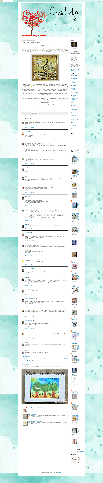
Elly (25, 120)
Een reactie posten (26, 356)
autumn (73, 79)
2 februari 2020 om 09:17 (29, 127)
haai (73, 103)
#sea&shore (74, 75)
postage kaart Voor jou (78, 430)
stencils (73, 118)
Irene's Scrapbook (75, 437)
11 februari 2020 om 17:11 (30, 353)
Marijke (26, 224)
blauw (73, 84)
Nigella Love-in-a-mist (78, 159)
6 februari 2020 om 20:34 (29, 346)
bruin (73, 86)
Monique (74, 48)
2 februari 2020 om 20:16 (29, 328)
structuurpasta (75, 119)
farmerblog (74, 262)
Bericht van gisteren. (78, 194)
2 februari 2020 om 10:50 (29, 163)
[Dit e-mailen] (31, 113)
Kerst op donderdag (32, 414)
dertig (73, 93)
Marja (26, 243)
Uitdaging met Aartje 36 (78, 265)
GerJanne (27, 259)
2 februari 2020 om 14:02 (29, 228)
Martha (26, 156)
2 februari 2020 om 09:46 (29, 153)
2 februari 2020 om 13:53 (29, 220)
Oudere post (65, 358)
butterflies (74, 88)
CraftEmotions (75, 91)
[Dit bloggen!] (32, 113)
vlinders (73, 123)
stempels (74, 116)
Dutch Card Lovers (75, 415)
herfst (73, 108)
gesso (73, 101)
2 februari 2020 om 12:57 (29, 192)
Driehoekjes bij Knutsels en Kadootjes (35, 407)
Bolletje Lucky (74, 202)
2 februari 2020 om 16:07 (29, 264)
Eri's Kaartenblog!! (75, 297)
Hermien (26, 332)
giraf (73, 102)
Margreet (26, 196)
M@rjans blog (74, 332)
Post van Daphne (75, 191)
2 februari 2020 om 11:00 (29, 172)
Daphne (26, 141)
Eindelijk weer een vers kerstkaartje (35, 421)
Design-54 (74, 404)
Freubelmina (27, 131)
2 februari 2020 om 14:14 (29, 240)
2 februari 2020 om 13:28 (29, 205)
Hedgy (73, 106)
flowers (73, 99)
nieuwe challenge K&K (78, 184)
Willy (26, 342)
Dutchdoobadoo (75, 98)
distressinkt (74, 95)
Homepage (45, 358)
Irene (26, 167)
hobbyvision (74, 109)
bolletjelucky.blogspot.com (30, 298)
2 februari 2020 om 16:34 (29, 285)
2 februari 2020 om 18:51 (29, 294)
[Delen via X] (34, 113)
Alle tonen (78, 446)
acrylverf (73, 76)
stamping (74, 115)
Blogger (59, 472)
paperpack (74, 113)
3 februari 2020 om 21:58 (29, 338)
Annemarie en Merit (29, 320)
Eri (25, 176)
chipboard (74, 89)
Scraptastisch (27, 232)
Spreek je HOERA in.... (78, 205)
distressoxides (75, 96)
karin (26, 185)
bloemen (74, 85)
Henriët (26, 209)
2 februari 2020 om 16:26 (29, 273)
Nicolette (26, 289)
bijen (73, 81)
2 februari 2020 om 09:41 (29, 138)
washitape (74, 125)
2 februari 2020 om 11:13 (29, 182)
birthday (73, 82)
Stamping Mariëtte (75, 213)
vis (72, 122)
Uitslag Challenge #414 (78, 418)
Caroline (26, 277)
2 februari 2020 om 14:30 (29, 255)
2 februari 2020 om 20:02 (29, 316)
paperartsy (74, 112)
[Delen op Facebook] (35, 113)
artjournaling (74, 78)
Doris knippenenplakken (29, 268)
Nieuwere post (24, 358)
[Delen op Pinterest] (36, 113)
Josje (26, 350)
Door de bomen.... (26, 364)
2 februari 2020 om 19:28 (29, 305)
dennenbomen (75, 92)
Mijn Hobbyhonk (75, 355)
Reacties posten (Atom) (31, 360)
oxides (73, 111)
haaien (73, 105)
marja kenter (27, 308)
